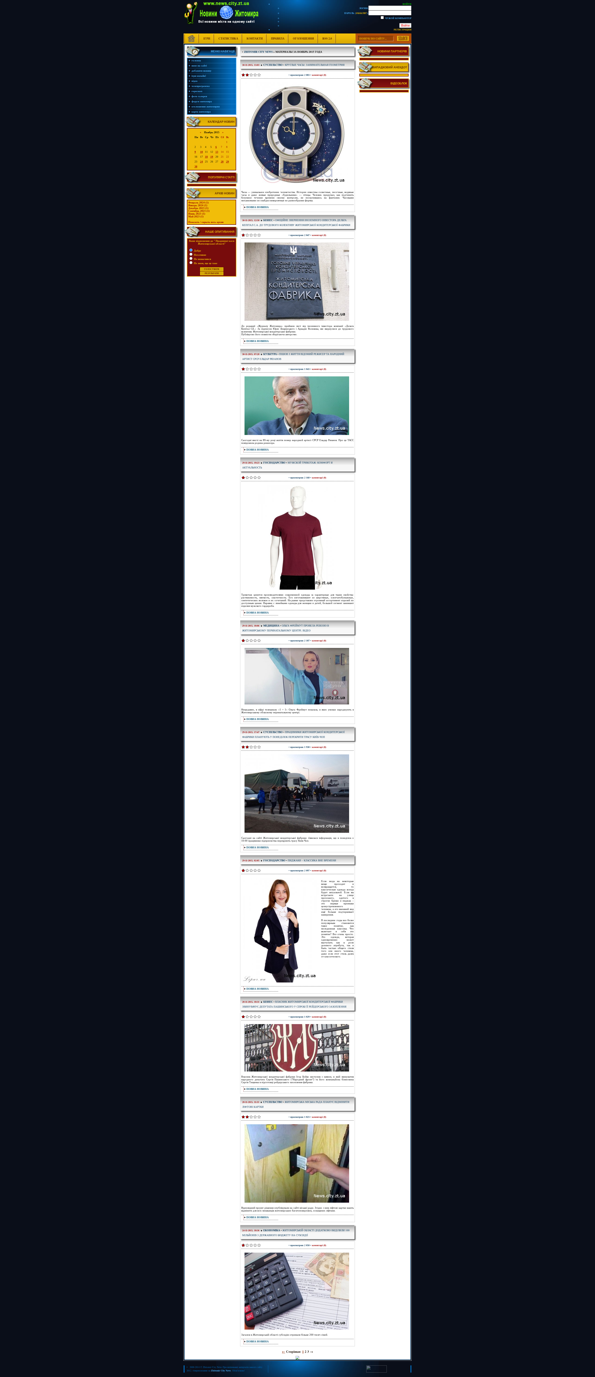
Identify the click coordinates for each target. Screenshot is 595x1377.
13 (216, 151)
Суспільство (273, 64)
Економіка (271, 1230)
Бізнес (268, 220)
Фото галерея (199, 96)
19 (211, 156)
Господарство (274, 462)
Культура (270, 354)
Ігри (206, 38)
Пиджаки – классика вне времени (312, 860)
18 (206, 156)
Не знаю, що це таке (205, 263)
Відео (195, 81)
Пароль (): (356, 13)
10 (201, 151)
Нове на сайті (199, 65)
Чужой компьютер (397, 18)
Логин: (363, 8)
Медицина (271, 625)
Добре (197, 250)
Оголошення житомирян (206, 106)
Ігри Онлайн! (199, 75)
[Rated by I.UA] (376, 1371)
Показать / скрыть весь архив (206, 222)
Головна (196, 60)
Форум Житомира (202, 101)
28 (222, 161)
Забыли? (361, 13)
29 (227, 161)
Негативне (199, 254)
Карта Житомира (201, 111)
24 (201, 161)
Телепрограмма (201, 86)
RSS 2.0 (327, 38)
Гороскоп (197, 91)
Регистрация (402, 29)
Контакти (255, 38)
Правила (277, 38)
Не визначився (202, 259)
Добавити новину (202, 70)
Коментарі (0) (319, 75)
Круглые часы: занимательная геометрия (314, 64)
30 (196, 166)
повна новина (257, 207)
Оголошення (303, 38)
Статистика (228, 38)
